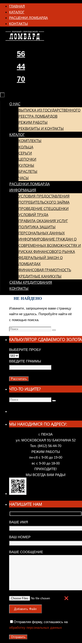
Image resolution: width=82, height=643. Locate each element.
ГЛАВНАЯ (17, 6)
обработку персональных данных (35, 627)
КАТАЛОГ (16, 12)
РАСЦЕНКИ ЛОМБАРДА (28, 18)
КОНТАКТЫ (18, 24)
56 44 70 (21, 66)
